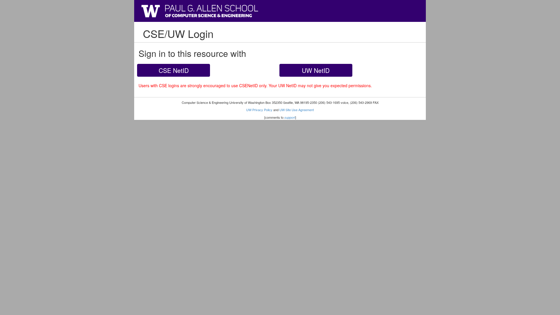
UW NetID (316, 70)
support (289, 117)
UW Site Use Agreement (296, 109)
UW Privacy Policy (259, 109)
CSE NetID (174, 70)
